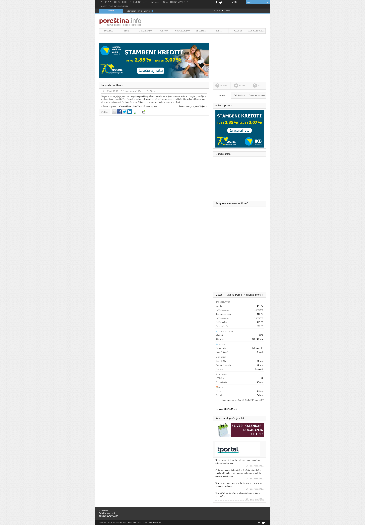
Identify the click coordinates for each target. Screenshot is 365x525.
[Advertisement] (240, 178)
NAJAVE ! (238, 31)
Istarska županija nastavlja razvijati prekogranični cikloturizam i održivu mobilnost (164, 11)
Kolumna (155, 2)
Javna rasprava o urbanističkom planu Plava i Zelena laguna (130, 106)
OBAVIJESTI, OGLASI (256, 31)
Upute (234, 2)
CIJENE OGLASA (139, 2)
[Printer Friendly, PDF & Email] (143, 112)
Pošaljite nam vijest (107, 513)
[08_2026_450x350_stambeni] (239, 128)
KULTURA (164, 31)
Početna (124, 91)
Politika (219, 31)
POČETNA (106, 2)
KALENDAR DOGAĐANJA (115, 6)
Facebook (216, 2)
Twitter (220, 2)
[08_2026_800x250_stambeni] (154, 60)
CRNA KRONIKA (145, 31)
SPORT (127, 31)
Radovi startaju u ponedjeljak (192, 106)
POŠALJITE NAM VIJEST (175, 2)
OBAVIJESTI (120, 2)
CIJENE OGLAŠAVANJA (108, 516)
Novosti (133, 91)
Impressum (103, 510)
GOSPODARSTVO (182, 31)
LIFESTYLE (201, 31)
